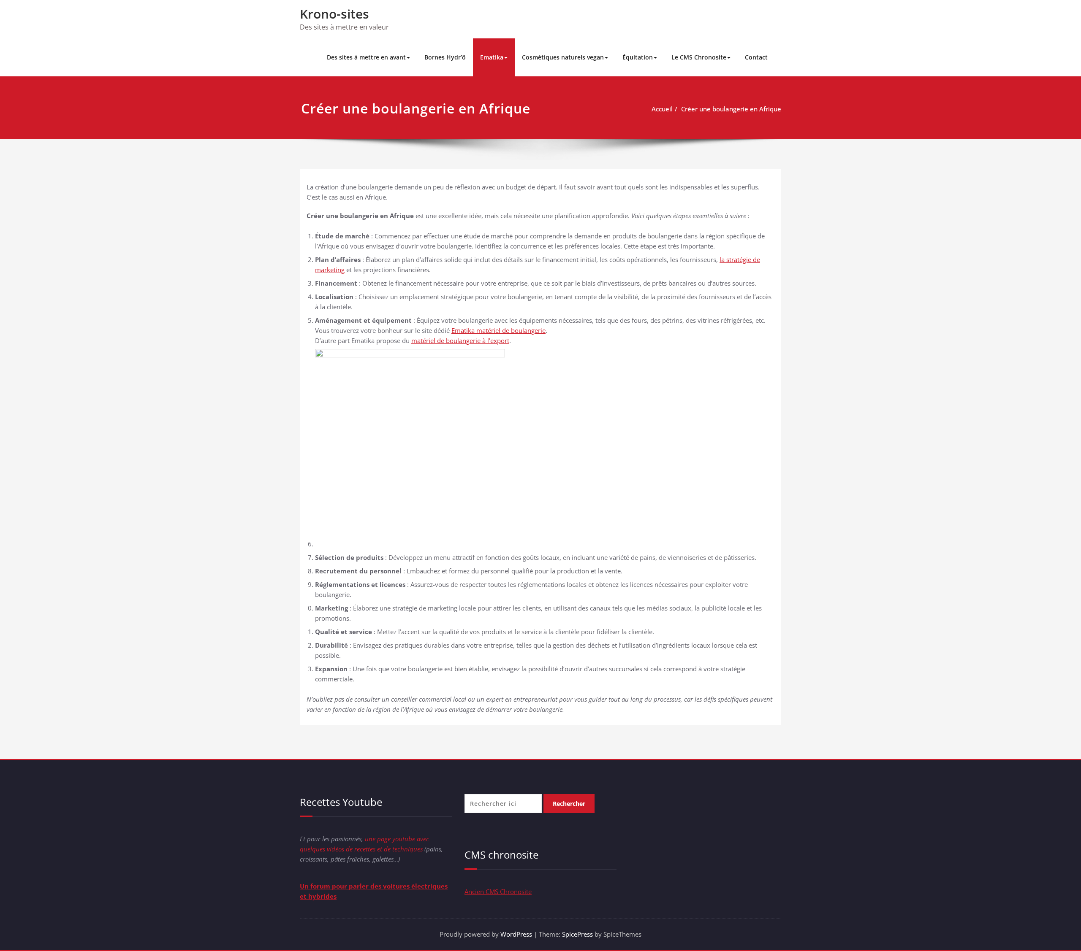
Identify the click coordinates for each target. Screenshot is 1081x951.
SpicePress (577, 934)
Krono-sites (334, 13)
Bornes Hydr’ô (445, 57)
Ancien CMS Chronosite (498, 891)
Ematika (491, 57)
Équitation (637, 57)
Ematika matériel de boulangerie (498, 330)
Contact (756, 57)
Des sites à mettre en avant (366, 57)
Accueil (662, 109)
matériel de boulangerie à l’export (460, 340)
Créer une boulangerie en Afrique (731, 109)
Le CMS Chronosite (698, 57)
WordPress (516, 934)
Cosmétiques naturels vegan (563, 57)
